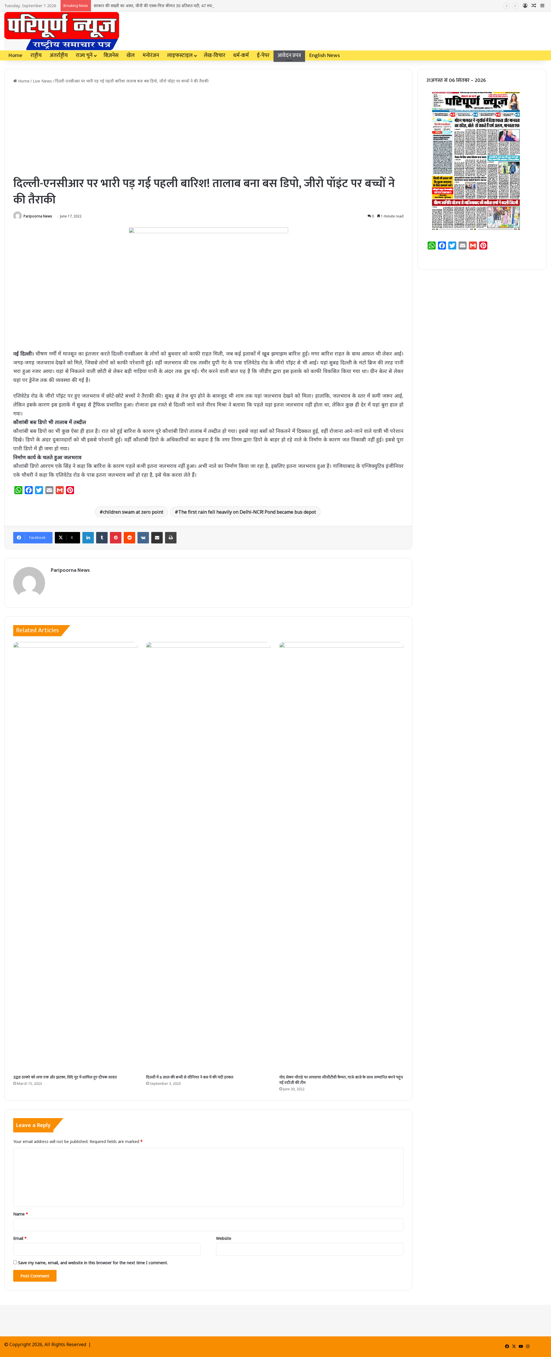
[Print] (170, 537)
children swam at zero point (133, 512)
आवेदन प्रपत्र (289, 55)
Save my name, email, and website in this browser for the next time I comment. (93, 1262)
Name (20, 1214)
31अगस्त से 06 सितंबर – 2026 (456, 80)
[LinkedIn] (88, 537)
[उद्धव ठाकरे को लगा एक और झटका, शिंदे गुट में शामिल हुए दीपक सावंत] (75, 857)
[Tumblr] (102, 537)
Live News (42, 81)
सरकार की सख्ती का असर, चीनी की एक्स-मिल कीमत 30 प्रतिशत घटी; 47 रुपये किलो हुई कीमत (166, 5)
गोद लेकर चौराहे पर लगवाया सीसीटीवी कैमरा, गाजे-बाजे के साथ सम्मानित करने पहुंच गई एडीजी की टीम (341, 1080)
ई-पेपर (263, 55)
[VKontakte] (143, 537)
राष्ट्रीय (36, 55)
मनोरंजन (151, 55)
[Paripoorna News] (61, 31)
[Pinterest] (115, 537)
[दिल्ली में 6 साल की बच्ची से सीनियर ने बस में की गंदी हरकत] (208, 857)
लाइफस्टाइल (180, 55)
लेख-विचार (214, 55)
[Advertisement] (208, 130)
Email (20, 1238)
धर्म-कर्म (241, 55)
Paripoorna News (38, 216)
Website (223, 1238)
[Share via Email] (157, 537)
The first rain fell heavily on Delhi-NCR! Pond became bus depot (247, 512)
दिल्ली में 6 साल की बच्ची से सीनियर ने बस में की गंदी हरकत (189, 1077)
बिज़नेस (111, 55)
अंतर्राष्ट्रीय (59, 55)
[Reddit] (129, 537)
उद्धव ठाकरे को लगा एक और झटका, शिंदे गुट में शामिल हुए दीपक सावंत (65, 1077)
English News (324, 55)
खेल (131, 55)
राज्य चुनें (84, 55)
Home (15, 55)
